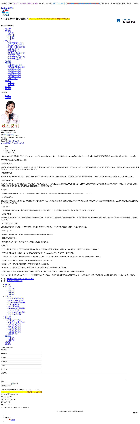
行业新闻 (11, 85)
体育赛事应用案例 (14, 77)
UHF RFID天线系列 (15, 59)
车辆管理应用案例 (14, 71)
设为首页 (4, 8)
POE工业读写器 (13, 51)
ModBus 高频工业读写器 (16, 53)
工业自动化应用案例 (15, 65)
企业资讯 (11, 83)
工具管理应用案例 (14, 75)
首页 (9, 141)
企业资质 (11, 37)
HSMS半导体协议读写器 (16, 47)
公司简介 (11, 33)
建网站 (134, 412)
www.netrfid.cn (15, 135)
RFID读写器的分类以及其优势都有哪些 (20, 279)
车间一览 (11, 35)
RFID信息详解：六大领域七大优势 (12, 143)
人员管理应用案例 (14, 69)
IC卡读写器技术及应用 (14, 281)
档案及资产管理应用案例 (16, 67)
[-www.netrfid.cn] (5, 15)
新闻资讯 (16, 141)
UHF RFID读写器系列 (15, 43)
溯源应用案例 (13, 79)
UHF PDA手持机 (14, 55)
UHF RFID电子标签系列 (16, 57)
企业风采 (11, 39)
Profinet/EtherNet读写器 (16, 45)
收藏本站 (10, 8)
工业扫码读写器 (13, 49)
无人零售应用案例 (14, 73)
